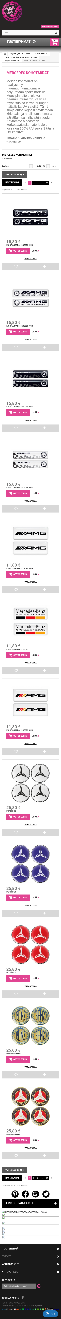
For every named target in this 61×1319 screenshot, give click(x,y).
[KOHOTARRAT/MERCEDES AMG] (30, 217)
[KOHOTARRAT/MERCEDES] (30, 621)
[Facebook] (23, 1298)
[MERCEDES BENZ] (30, 1025)
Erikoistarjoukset (21, 1203)
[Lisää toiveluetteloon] (16, 267)
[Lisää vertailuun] (44, 267)
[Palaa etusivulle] (5, 54)
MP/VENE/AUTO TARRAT (20, 54)
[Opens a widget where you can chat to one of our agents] (50, 1314)
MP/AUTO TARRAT (12, 61)
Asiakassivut (10, 1264)
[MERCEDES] (30, 783)
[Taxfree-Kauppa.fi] (30, 11)
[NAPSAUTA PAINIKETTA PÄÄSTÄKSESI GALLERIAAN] (24, 1212)
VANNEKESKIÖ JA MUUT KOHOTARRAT (21, 57)
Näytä (38, 166)
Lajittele (5, 166)
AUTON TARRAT (41, 54)
